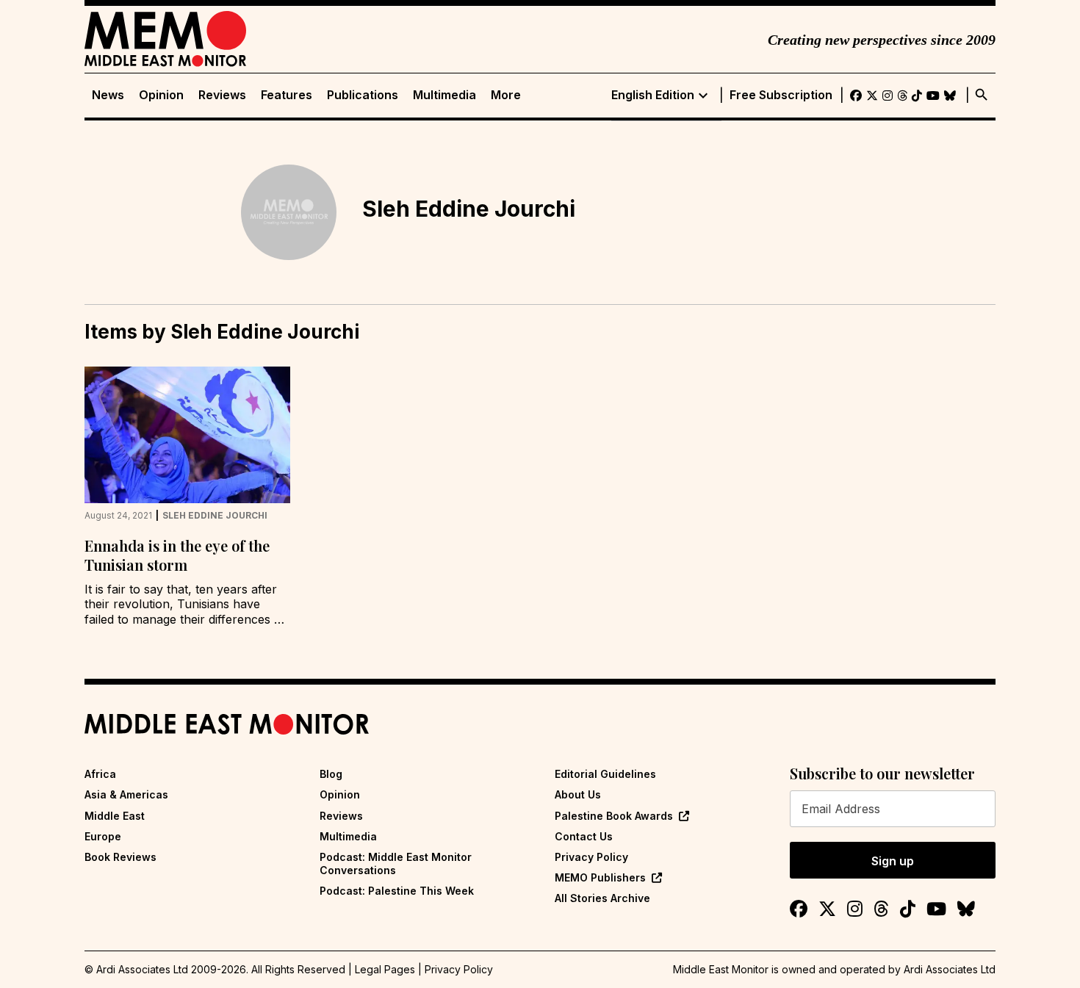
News (108, 95)
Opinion (161, 95)
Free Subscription (781, 95)
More (506, 95)
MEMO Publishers (600, 877)
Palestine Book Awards (614, 815)
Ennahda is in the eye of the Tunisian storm (177, 555)
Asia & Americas (126, 794)
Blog (331, 774)
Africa (100, 774)
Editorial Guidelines (605, 774)
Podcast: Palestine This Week (397, 890)
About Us (578, 794)
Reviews (222, 95)
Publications (362, 95)
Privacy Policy (591, 857)
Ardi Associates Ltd (950, 969)
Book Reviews (120, 857)
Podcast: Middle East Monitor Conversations (396, 863)
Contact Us (584, 836)
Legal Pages (385, 969)
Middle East (114, 815)
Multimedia (444, 95)
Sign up (892, 861)
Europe (102, 836)
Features (286, 95)
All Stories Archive (602, 898)
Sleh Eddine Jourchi (214, 516)
